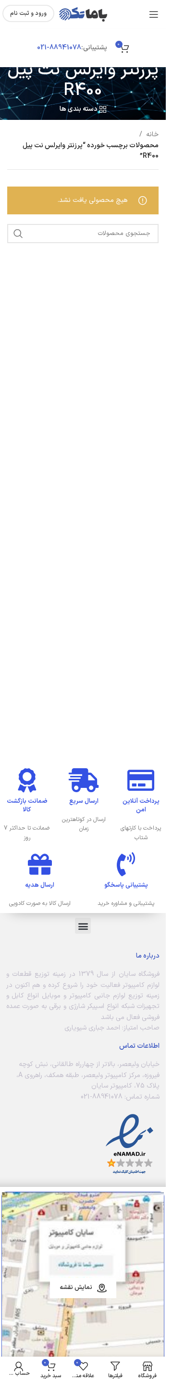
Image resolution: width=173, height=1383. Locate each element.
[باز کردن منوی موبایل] (153, 14)
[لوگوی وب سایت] (83, 14)
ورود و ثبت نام (28, 13)
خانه (152, 134)
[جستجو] (18, 233)
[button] (83, 926)
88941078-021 (59, 48)
